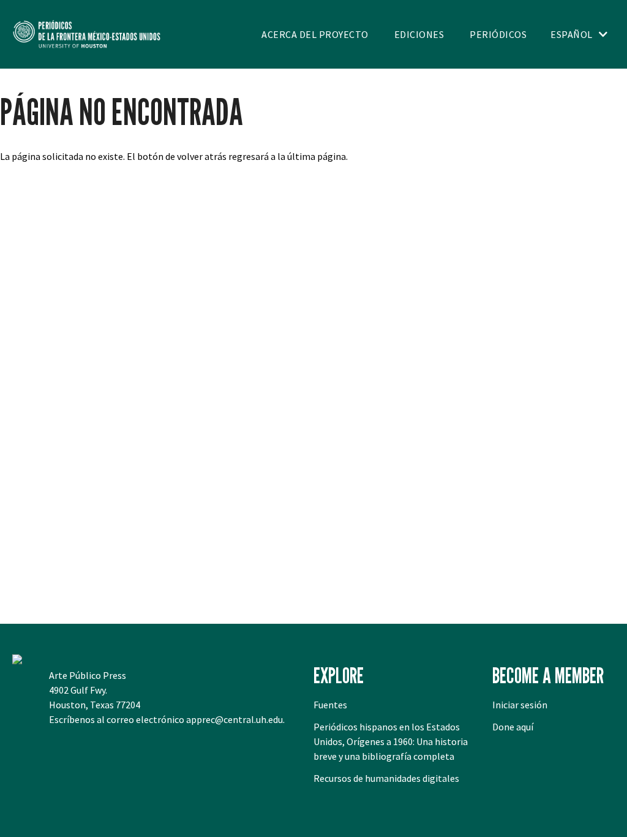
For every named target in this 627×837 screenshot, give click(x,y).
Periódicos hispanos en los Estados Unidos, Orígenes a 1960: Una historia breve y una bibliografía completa (391, 741)
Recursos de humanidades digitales (386, 778)
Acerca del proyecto (315, 34)
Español (571, 34)
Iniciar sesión (519, 705)
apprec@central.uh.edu (234, 719)
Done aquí (512, 727)
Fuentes (330, 705)
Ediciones (419, 34)
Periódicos (498, 34)
